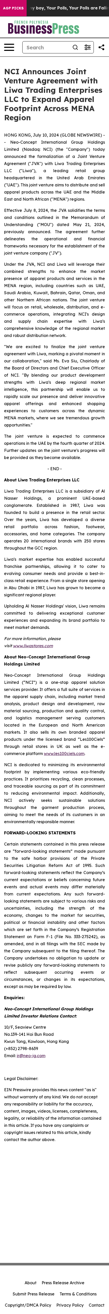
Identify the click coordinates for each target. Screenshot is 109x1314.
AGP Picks (13, 8)
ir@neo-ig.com (31, 1055)
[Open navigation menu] (9, 47)
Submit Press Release (34, 1293)
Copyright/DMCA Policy (28, 1305)
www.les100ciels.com (64, 753)
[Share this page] (101, 47)
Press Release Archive (63, 1282)
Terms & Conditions (78, 1293)
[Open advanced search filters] (87, 47)
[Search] (75, 47)
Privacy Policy (70, 1305)
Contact (96, 1305)
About (31, 1282)
